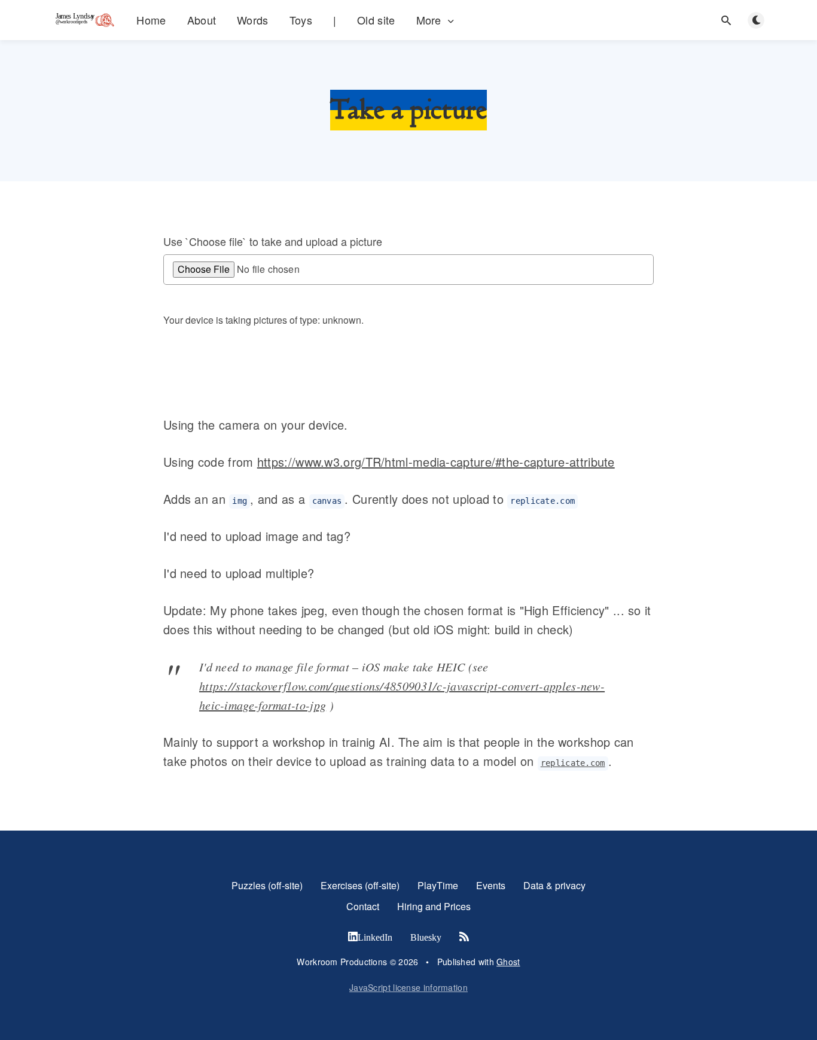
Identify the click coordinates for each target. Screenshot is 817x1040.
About (202, 20)
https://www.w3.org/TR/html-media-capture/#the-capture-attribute (436, 461)
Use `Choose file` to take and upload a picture (272, 241)
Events (490, 885)
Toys (300, 20)
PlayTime (437, 885)
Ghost (508, 962)
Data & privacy (554, 885)
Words (253, 20)
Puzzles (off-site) (267, 885)
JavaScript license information (408, 987)
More (428, 20)
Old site (376, 20)
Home (151, 20)
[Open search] (726, 20)
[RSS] (464, 937)
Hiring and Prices (434, 906)
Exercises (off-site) (360, 885)
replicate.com (573, 763)
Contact (362, 906)
